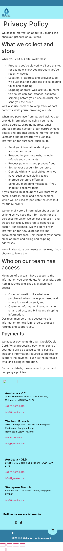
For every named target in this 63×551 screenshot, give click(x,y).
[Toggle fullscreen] (9, 544)
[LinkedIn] (16, 523)
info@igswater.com (15, 412)
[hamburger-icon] (57, 12)
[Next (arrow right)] (9, 549)
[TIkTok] (21, 523)
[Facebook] (5, 523)
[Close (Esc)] (22, 544)
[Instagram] (10, 523)
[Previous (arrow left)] (3, 549)
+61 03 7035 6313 (15, 406)
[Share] (16, 544)
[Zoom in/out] (3, 544)
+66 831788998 (13, 437)
